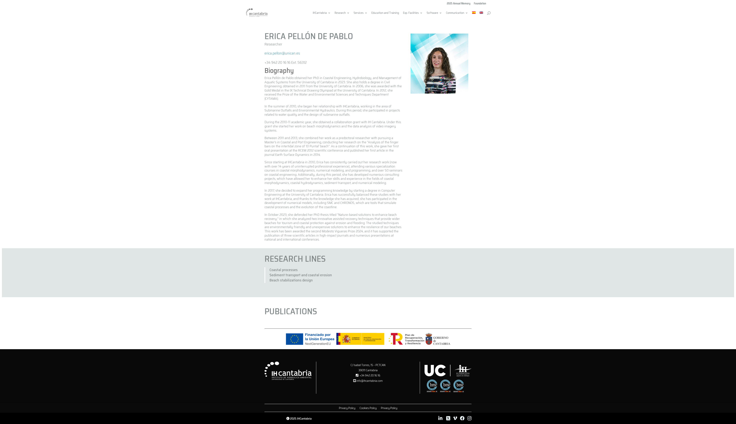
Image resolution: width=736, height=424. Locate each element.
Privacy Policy (347, 408)
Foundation (480, 4)
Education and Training (385, 13)
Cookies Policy (368, 408)
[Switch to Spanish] (474, 15)
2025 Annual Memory (458, 4)
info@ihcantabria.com (369, 380)
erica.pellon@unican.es (282, 53)
